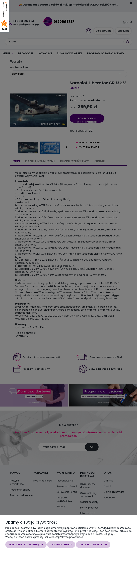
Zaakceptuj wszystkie (93, 544)
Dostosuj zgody (61, 544)
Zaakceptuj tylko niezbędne (26, 544)
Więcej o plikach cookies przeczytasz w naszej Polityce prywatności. (44, 537)
